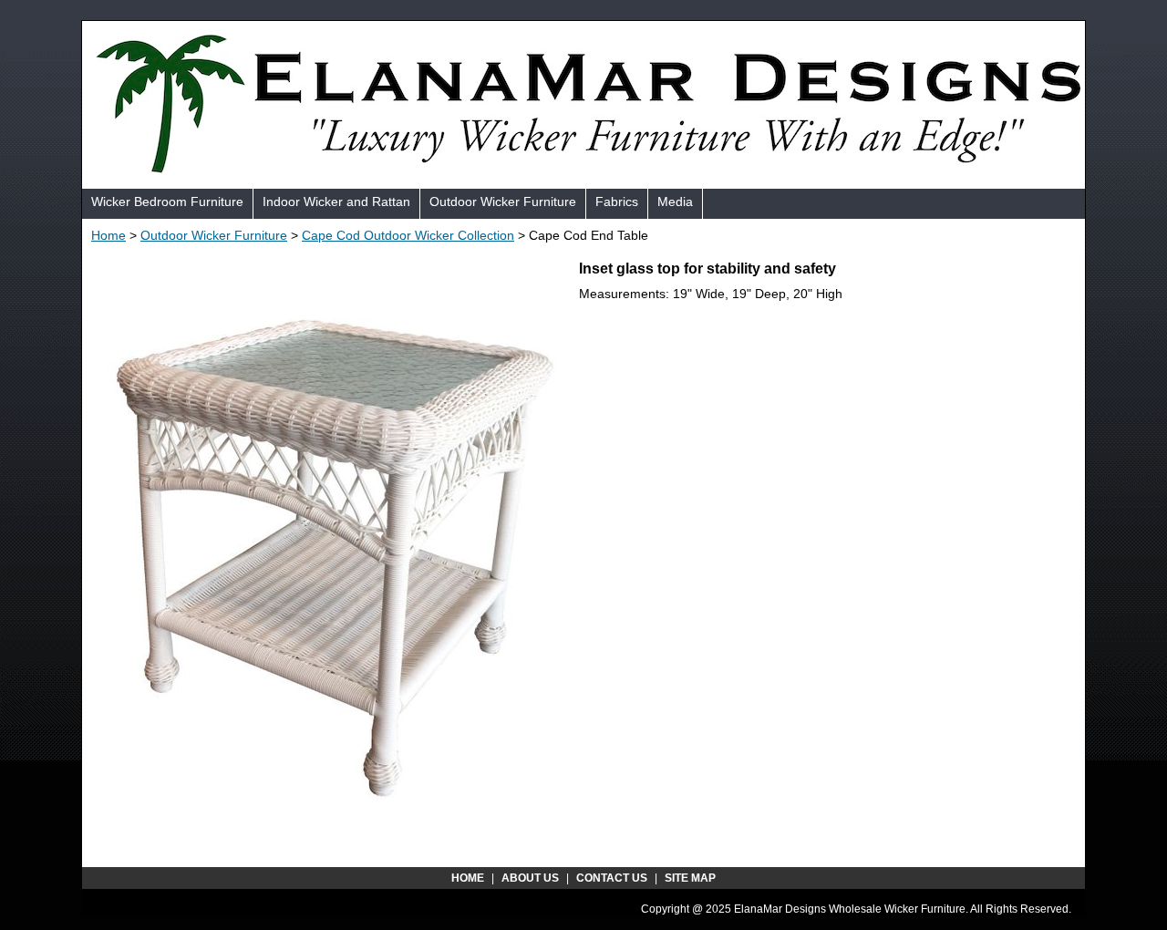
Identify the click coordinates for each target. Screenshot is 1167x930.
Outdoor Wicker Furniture (502, 201)
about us (530, 878)
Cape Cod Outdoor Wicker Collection (408, 235)
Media (675, 201)
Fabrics (616, 201)
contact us (611, 878)
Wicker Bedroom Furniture (167, 201)
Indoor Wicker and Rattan (336, 201)
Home (108, 235)
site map (690, 878)
